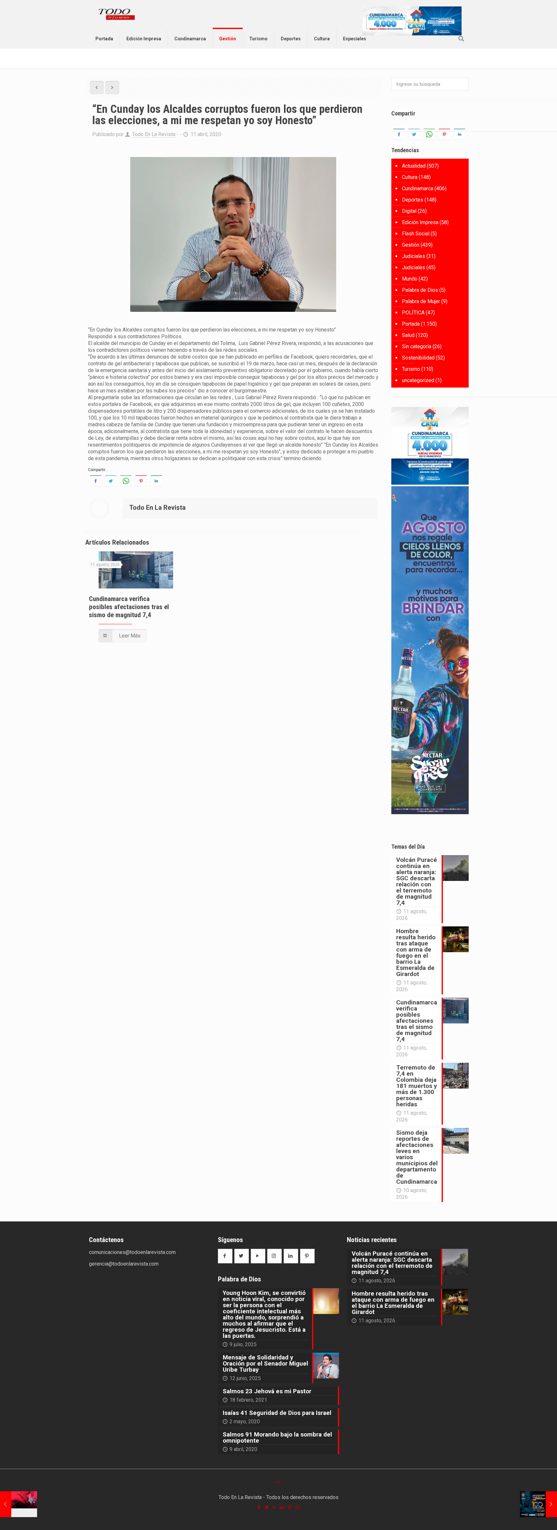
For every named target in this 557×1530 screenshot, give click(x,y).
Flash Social (415, 234)
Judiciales (413, 256)
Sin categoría (416, 346)
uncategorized (418, 380)
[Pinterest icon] (290, 1507)
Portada (411, 324)
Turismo (411, 369)
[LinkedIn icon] (282, 1507)
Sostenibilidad (418, 358)
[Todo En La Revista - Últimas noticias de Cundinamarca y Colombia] (117, 14)
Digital (409, 211)
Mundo (409, 279)
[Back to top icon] (278, 1482)
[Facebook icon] (259, 1507)
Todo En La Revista (153, 134)
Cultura (409, 177)
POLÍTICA (413, 313)
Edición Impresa (420, 222)
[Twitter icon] (267, 1507)
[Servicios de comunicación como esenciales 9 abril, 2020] (18, 1504)
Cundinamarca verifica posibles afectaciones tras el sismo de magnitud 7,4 (129, 607)
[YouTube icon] (275, 1507)
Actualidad (413, 166)
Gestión (410, 245)
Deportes (412, 200)
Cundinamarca (417, 188)
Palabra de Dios (420, 290)
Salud (408, 335)
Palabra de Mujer (421, 301)
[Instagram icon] (298, 1507)
